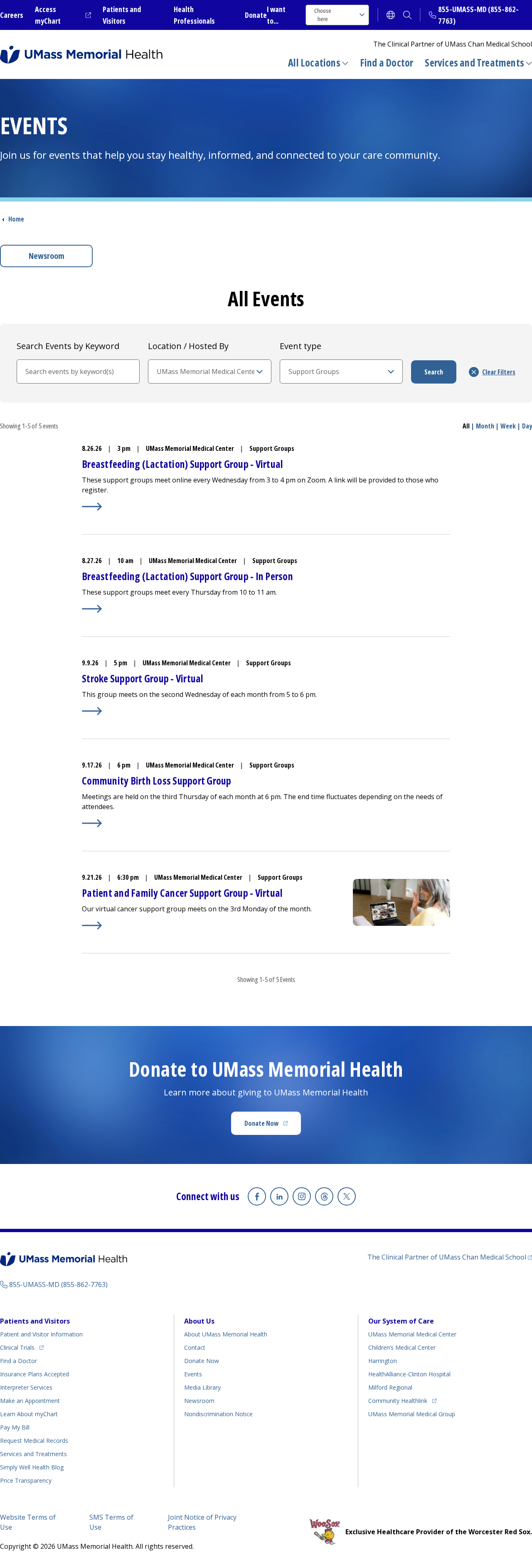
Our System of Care (401, 1321)
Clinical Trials (22, 1347)
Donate (256, 15)
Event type (300, 346)
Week (508, 426)
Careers (11, 15)
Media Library (202, 1387)
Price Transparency (26, 1480)
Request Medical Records (34, 1440)
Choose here (322, 15)
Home (16, 219)
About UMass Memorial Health (225, 1334)
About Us (199, 1321)
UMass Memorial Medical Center (412, 1334)
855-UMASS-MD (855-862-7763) (58, 1284)
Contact (194, 1347)
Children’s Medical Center (402, 1347)
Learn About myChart (29, 1414)
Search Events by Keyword (68, 346)
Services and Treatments (474, 62)
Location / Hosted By (188, 346)
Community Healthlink (397, 1400)
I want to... (276, 15)
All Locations (314, 62)
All (466, 426)
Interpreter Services (26, 1387)
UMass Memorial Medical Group (411, 1414)
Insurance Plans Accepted (34, 1374)
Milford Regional (390, 1387)
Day (527, 426)
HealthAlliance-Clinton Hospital (409, 1374)
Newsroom (46, 255)
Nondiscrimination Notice (218, 1414)
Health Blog (32, 1467)
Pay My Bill (15, 1427)
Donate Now (272, 1126)
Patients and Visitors (35, 1321)
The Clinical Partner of (449, 1257)
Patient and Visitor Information (41, 1334)
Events (193, 1374)
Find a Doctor (387, 63)
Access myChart (63, 15)
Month (485, 426)
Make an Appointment (30, 1401)
